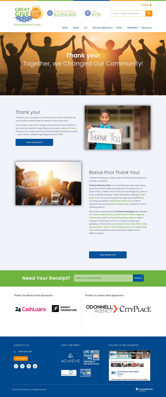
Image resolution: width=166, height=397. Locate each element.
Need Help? (20, 358)
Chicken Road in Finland (124, 214)
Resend (138, 278)
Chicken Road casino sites (119, 200)
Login (145, 5)
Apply (149, 13)
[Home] (28, 17)
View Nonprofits (34, 142)
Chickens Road (122, 224)
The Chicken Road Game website (121, 217)
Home (65, 28)
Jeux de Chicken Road (118, 204)
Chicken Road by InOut (102, 214)
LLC (85, 28)
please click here (68, 128)
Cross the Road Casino (120, 227)
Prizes (119, 28)
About (76, 28)
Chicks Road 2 (136, 224)
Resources (146, 28)
